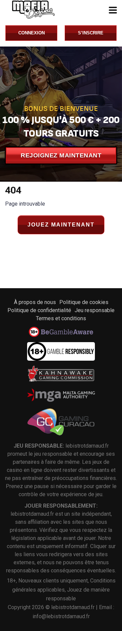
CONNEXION (31, 32)
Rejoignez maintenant (61, 155)
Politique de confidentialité (39, 310)
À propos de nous (35, 302)
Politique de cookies (83, 302)
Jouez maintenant (61, 225)
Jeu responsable (95, 310)
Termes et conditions (61, 318)
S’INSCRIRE (90, 32)
